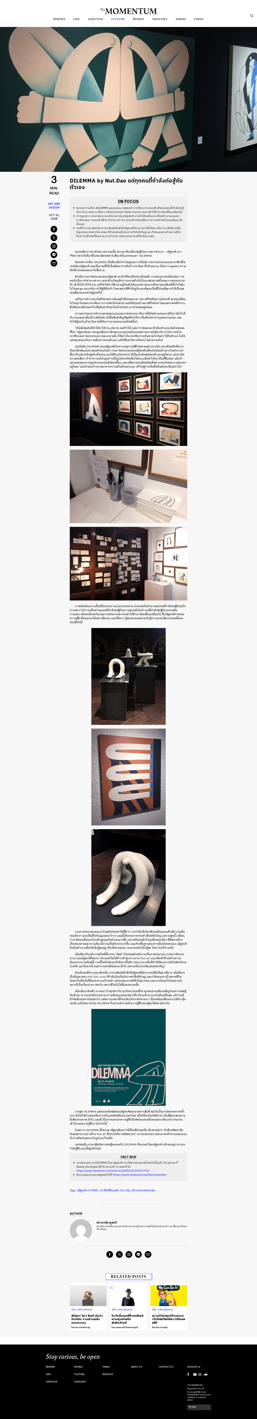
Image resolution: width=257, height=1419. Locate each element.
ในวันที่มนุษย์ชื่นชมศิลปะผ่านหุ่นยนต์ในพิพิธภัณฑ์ (128, 1319)
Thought (160, 19)
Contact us (166, 1366)
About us (136, 1366)
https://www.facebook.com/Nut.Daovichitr (140, 1175)
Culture (118, 19)
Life (76, 19)
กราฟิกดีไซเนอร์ (109, 1190)
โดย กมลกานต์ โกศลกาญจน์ (125, 1327)
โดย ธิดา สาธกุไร (160, 1327)
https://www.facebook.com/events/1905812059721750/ (113, 1171)
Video (199, 19)
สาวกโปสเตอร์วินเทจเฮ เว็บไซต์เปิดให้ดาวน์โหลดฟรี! (168, 1319)
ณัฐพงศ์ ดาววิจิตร (87, 1190)
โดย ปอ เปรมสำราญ (80, 1327)
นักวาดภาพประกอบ (143, 1190)
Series (181, 19)
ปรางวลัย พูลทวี (107, 1222)
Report (59, 19)
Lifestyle (95, 19)
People (138, 19)
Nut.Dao (125, 1190)
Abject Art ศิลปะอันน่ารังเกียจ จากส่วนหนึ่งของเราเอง (87, 1319)
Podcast (107, 1374)
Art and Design (54, 206)
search (252, 15)
